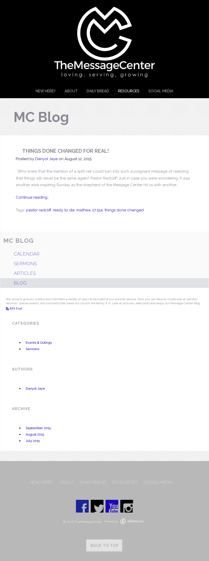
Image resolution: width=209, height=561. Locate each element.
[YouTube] (112, 506)
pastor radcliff (38, 210)
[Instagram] (126, 506)
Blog (20, 283)
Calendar (27, 254)
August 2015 (35, 434)
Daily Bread (98, 91)
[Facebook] (82, 506)
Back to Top (104, 545)
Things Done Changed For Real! (65, 151)
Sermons (25, 263)
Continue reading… (32, 197)
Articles (25, 273)
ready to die (64, 210)
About (71, 91)
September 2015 (38, 428)
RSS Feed (15, 308)
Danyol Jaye (46, 159)
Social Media (160, 91)
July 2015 (33, 441)
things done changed (124, 210)
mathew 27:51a (89, 210)
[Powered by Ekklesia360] (132, 521)
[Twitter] (97, 506)
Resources (128, 91)
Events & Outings (39, 343)
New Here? (46, 91)
